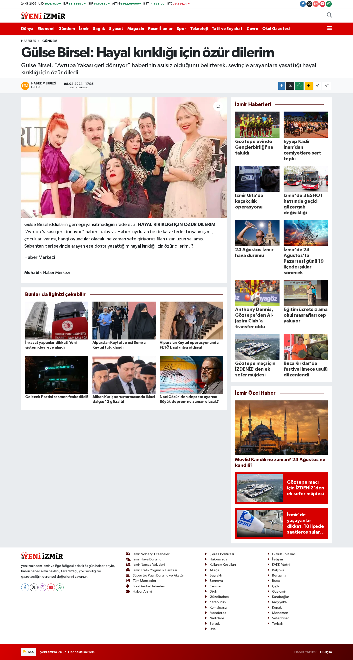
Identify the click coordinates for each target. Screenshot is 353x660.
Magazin (135, 29)
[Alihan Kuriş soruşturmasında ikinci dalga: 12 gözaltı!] (124, 375)
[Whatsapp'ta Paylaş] (299, 86)
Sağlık (99, 29)
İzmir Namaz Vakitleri (149, 564)
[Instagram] (42, 587)
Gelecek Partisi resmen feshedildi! (56, 397)
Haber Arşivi (142, 591)
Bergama (279, 575)
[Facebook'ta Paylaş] (281, 86)
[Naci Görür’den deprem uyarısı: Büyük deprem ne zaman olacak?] (191, 375)
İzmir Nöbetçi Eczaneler (151, 554)
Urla (213, 629)
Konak (277, 607)
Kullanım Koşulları (223, 564)
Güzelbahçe (219, 597)
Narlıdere (217, 618)
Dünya (27, 29)
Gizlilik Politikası (284, 554)
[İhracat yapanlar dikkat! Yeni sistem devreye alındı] (56, 320)
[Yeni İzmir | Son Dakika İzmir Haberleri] (43, 15)
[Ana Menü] (329, 29)
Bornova (216, 581)
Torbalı (277, 623)
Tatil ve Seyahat (227, 29)
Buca (276, 581)
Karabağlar (280, 597)
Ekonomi (45, 29)
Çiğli (275, 586)
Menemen (280, 613)
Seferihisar (280, 618)
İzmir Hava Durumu (147, 559)
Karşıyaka (279, 602)
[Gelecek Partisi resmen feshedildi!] (56, 375)
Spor (181, 29)
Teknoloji (199, 29)
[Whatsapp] (60, 587)
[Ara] (329, 15)
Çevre (252, 29)
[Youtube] (51, 587)
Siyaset (116, 29)
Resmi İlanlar (160, 29)
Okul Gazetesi (276, 29)
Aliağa (214, 570)
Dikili (213, 591)
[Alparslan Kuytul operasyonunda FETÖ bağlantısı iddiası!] (191, 320)
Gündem (66, 29)
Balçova (278, 570)
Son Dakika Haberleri (149, 586)
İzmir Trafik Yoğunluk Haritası (155, 570)
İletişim (277, 559)
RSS (31, 652)
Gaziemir (279, 591)
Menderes (218, 613)
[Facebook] (25, 587)
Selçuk (215, 623)
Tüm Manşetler (144, 581)
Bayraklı (216, 575)
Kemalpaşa (218, 607)
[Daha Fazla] (309, 86)
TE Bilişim (325, 652)
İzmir (84, 29)
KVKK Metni (281, 564)
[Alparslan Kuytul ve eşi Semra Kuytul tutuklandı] (124, 320)
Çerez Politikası (222, 554)
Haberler (28, 41)
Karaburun (218, 602)
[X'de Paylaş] (290, 86)
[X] (34, 587)
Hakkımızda (218, 559)
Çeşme (215, 586)
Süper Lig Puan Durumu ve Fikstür (158, 575)
